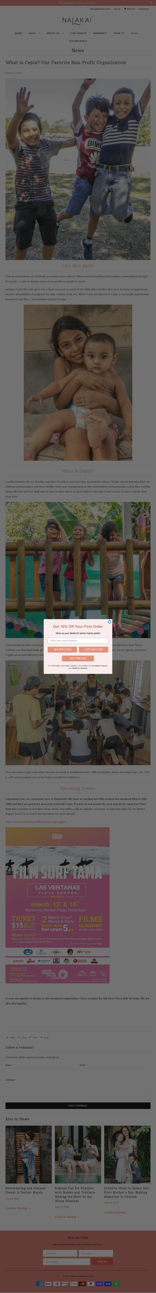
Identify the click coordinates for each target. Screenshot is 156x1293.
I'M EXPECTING (62, 649)
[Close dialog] (109, 621)
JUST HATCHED (93, 649)
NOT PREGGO (78, 658)
